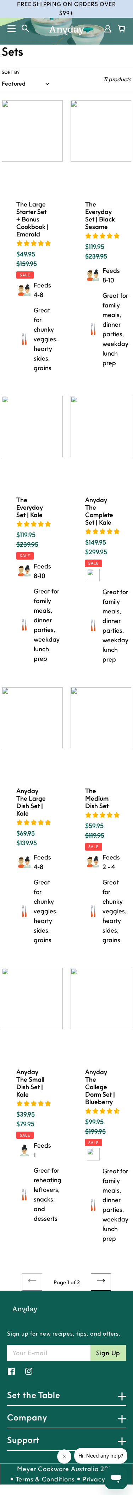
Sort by (11, 72)
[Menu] (8, 28)
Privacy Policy (103, 1479)
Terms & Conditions (45, 1479)
